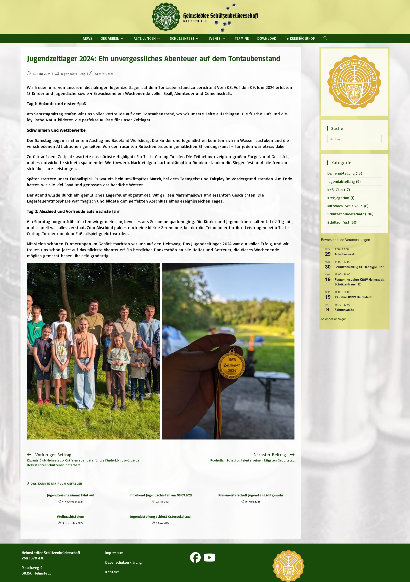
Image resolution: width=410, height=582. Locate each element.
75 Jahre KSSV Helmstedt (353, 297)
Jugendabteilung (73, 73)
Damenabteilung (341, 173)
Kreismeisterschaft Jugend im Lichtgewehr (250, 495)
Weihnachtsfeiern (70, 516)
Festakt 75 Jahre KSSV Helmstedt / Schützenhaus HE (360, 282)
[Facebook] (195, 557)
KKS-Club (335, 189)
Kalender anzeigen (334, 319)
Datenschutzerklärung (123, 562)
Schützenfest (338, 222)
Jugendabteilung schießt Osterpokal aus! (161, 516)
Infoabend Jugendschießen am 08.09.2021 (161, 495)
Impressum (114, 552)
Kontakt (112, 571)
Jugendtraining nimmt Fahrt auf (70, 495)
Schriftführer (104, 73)
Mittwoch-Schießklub (345, 205)
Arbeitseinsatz (345, 254)
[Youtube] (209, 557)
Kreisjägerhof (338, 197)
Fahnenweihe (344, 309)
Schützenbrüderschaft (345, 214)
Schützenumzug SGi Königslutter (359, 267)
